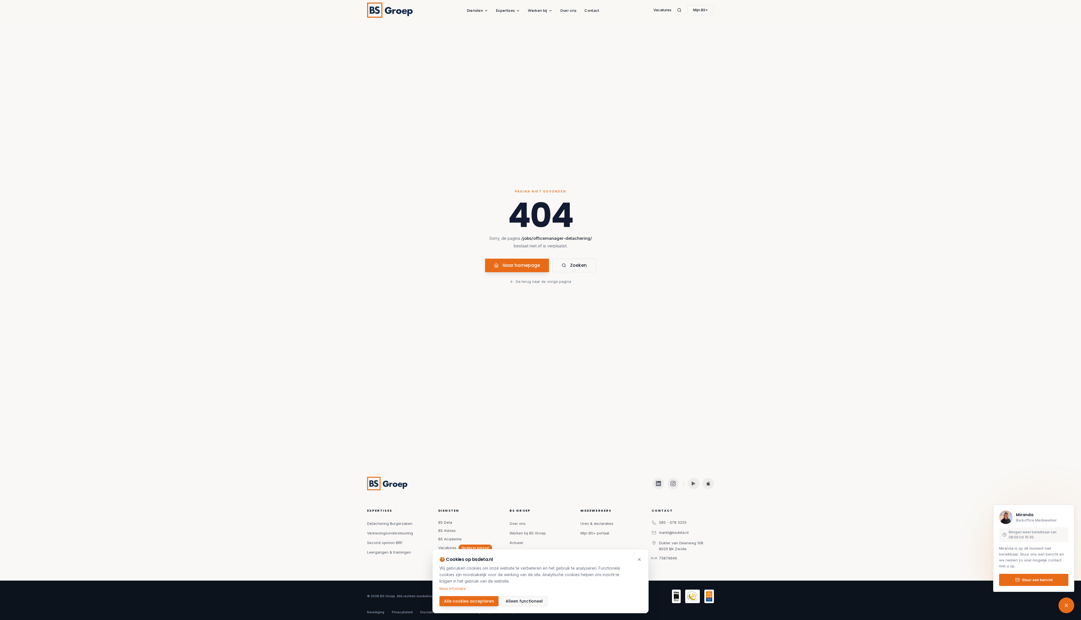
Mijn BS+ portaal (594, 533)
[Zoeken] (679, 10)
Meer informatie (452, 589)
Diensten (475, 10)
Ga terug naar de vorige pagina (543, 281)
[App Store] (708, 483)
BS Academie (450, 539)
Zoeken (578, 265)
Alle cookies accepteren (469, 601)
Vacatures (662, 10)
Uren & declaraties (596, 523)
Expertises (505, 10)
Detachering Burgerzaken (389, 523)
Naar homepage (521, 265)
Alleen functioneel (524, 601)
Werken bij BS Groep (528, 533)
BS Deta (445, 522)
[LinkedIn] (658, 483)
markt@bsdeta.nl (674, 532)
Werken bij (537, 10)
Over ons (568, 10)
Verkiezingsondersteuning (390, 533)
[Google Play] (693, 483)
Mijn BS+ (700, 10)
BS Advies (447, 530)
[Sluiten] (639, 559)
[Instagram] (673, 483)
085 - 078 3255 (673, 522)
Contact (591, 10)
